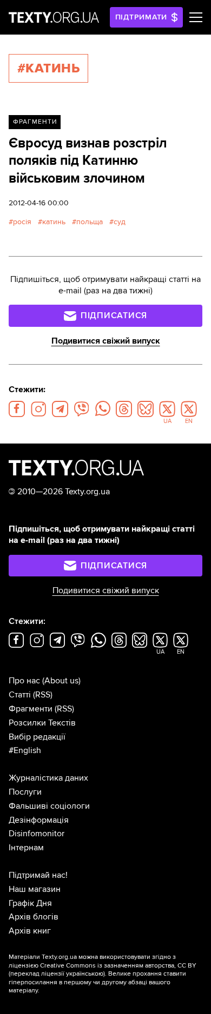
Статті (20, 694)
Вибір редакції (37, 736)
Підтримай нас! (38, 875)
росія (22, 221)
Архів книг (30, 930)
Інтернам (26, 847)
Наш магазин (35, 889)
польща (89, 221)
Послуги (25, 792)
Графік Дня (30, 903)
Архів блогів (33, 916)
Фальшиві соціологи (49, 806)
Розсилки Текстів (42, 722)
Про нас (24, 680)
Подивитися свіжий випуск (105, 340)
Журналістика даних (48, 778)
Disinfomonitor (36, 833)
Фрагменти (35, 122)
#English (25, 750)
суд (120, 221)
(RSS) (42, 694)
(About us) (61, 680)
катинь (53, 221)
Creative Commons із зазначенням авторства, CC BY (118, 966)
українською (84, 974)
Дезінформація (39, 820)
